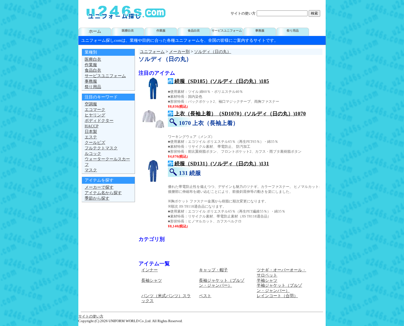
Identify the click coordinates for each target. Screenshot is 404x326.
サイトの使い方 (243, 13)
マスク (91, 170)
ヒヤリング (95, 115)
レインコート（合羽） (277, 296)
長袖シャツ (151, 280)
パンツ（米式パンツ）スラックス (166, 298)
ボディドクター (99, 120)
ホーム (95, 31)
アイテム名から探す (103, 193)
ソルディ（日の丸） (212, 51)
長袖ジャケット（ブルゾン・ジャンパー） (221, 283)
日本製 (91, 131)
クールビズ (95, 142)
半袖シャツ (267, 280)
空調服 (91, 104)
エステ (91, 137)
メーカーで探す (99, 187)
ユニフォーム (152, 51)
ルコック (93, 153)
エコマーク (95, 109)
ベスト (205, 296)
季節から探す (97, 198)
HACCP (91, 126)
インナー (149, 270)
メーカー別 (179, 51)
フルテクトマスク (101, 148)
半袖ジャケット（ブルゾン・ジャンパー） (279, 288)
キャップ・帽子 (213, 270)
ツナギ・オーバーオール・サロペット (281, 272)
